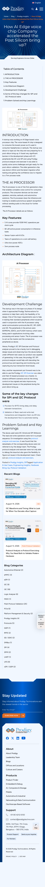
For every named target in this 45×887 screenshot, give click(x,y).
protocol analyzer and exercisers (20, 458)
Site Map (23, 856)
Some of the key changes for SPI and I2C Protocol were (21, 95)
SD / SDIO (8, 638)
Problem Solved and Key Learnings (20, 100)
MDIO (6, 599)
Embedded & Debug (14, 784)
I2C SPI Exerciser (27, 373)
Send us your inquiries (28, 834)
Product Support (12, 834)
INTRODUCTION (12, 74)
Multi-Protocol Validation (31, 546)
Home (6, 16)
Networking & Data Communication (20, 800)
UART (6, 657)
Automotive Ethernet (12, 570)
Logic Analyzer (9, 594)
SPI (25, 462)
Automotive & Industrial (15, 796)
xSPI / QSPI (8, 667)
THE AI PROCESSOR (14, 78)
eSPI (6, 580)
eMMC (6, 575)
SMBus (6, 643)
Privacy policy (11, 856)
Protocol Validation (18, 468)
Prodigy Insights (23, 16)
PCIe (6, 609)
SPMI (6, 652)
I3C (38, 504)
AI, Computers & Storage (16, 788)
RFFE (6, 633)
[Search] (33, 9)
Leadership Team (13, 757)
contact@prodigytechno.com (22, 819)
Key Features (11, 82)
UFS (5, 662)
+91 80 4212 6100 (17, 815)
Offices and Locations (15, 765)
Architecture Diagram (14, 86)
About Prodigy (12, 753)
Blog (12, 16)
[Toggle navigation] (41, 9)
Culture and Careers (14, 769)
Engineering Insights (21, 465)
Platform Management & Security (17, 614)
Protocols (8, 623)
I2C (5, 585)
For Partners (11, 839)
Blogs (8, 761)
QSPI (6, 628)
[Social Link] (7, 738)
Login (37, 9)
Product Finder (12, 780)
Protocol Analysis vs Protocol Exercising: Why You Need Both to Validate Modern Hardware (22, 553)
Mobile (9, 792)
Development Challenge (15, 90)
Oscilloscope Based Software (18, 804)
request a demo (41, 623)
